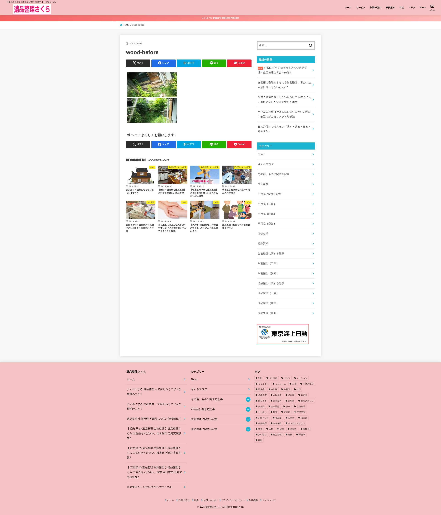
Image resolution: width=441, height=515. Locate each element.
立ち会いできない (296, 423)
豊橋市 (306, 429)
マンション (302, 378)
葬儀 (260, 429)
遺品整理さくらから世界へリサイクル (149, 487)
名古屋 (291, 395)
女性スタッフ (307, 401)
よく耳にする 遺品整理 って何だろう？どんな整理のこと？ (154, 391)
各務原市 (262, 395)
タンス (287, 378)
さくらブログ (266, 164)
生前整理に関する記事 (271, 253)
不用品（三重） (267, 203)
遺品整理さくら (214, 507)
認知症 (293, 429)
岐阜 (288, 406)
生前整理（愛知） (268, 273)
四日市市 (262, 401)
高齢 (260, 440)
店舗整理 (263, 233)
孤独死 (261, 406)
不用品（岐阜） (267, 213)
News (423, 7)
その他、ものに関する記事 (273, 174)
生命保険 (277, 423)
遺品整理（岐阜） (268, 303)
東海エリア (263, 418)
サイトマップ (269, 500)
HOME (126, 25)
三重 (294, 384)
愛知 (275, 412)
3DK (260, 378)
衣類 (271, 429)
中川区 (274, 389)
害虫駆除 (275, 406)
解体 (282, 429)
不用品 (261, 389)
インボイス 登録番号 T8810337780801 (220, 18)
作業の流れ (375, 7)
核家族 (278, 418)
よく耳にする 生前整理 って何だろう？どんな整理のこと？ (154, 406)
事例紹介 (390, 7)
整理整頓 (301, 412)
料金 (401, 7)
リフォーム (280, 384)
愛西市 (287, 412)
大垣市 (291, 401)
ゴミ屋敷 (263, 184)
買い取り (262, 434)
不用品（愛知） (267, 223)
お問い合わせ (210, 500)
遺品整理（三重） (268, 293)
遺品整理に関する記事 (271, 283)
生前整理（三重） (268, 263)
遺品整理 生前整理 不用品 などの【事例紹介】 (154, 418)
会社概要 (253, 500)
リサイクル (263, 384)
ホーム (348, 7)
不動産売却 (308, 384)
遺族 (290, 434)
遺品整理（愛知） (268, 313)
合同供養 (277, 395)
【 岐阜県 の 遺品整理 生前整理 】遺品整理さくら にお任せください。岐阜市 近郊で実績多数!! (154, 453)
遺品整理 (277, 434)
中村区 (287, 389)
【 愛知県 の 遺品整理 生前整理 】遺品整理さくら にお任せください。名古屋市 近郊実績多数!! (154, 433)
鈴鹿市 (302, 434)
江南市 (291, 418)
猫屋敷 (304, 418)
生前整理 (262, 423)
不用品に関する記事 (269, 194)
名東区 (304, 395)
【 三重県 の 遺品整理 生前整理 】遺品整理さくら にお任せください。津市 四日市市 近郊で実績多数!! (154, 472)
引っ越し (262, 412)
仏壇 (299, 389)
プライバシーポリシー (232, 500)
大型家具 (277, 401)
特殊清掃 (263, 243)
